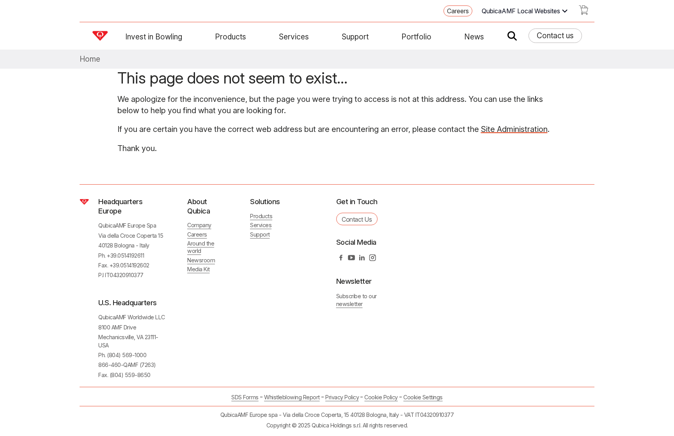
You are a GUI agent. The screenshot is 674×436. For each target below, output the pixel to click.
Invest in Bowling (153, 36)
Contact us (555, 35)
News (474, 36)
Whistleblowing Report (292, 397)
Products (230, 36)
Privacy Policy (342, 397)
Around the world (200, 247)
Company (199, 225)
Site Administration (514, 129)
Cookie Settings (423, 397)
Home (90, 59)
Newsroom (201, 260)
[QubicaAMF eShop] (583, 12)
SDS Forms (245, 397)
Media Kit (198, 269)
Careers (458, 11)
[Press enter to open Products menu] (251, 37)
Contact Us (357, 219)
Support (355, 36)
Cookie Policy (381, 397)
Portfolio (416, 36)
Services (294, 36)
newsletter (349, 304)
